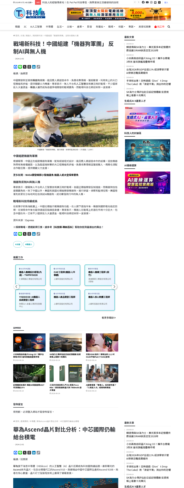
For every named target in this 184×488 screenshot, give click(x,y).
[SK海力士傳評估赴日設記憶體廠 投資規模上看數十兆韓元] (66, 342)
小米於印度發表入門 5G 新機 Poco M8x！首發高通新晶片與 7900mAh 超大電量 (65, 387)
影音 (89, 26)
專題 (131, 26)
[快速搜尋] (169, 26)
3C (25, 26)
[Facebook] (143, 2)
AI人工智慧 (36, 26)
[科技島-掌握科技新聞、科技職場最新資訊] (29, 13)
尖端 (69, 26)
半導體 (49, 26)
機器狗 (36, 80)
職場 (110, 26)
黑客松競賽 (145, 26)
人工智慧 (81, 83)
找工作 (160, 26)
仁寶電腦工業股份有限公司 (30, 279)
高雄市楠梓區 (25, 294)
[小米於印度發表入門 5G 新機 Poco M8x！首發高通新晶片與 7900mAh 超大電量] (66, 373)
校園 (120, 26)
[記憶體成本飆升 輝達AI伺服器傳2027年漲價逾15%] (29, 373)
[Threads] (159, 2)
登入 (166, 2)
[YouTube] (147, 2)
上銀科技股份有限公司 (63, 279)
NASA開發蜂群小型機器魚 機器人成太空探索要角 (52, 175)
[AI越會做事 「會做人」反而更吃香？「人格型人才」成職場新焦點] (102, 373)
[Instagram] (151, 2)
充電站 (99, 26)
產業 (79, 26)
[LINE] (155, 2)
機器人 (29, 35)
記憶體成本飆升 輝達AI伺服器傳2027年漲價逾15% (28, 386)
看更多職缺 (108, 317)
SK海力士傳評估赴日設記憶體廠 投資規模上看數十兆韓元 (65, 355)
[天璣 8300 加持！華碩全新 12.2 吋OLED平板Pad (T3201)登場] (102, 342)
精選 (17, 26)
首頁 (17, 35)
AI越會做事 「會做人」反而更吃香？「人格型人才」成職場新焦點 (101, 386)
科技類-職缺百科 (63, 227)
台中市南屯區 (60, 269)
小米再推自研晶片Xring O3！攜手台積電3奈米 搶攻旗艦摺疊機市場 (28, 355)
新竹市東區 (94, 269)
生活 (59, 26)
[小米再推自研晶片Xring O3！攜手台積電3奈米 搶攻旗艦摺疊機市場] (29, 342)
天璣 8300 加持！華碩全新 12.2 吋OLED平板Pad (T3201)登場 (100, 355)
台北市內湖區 (25, 269)
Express (29, 220)
